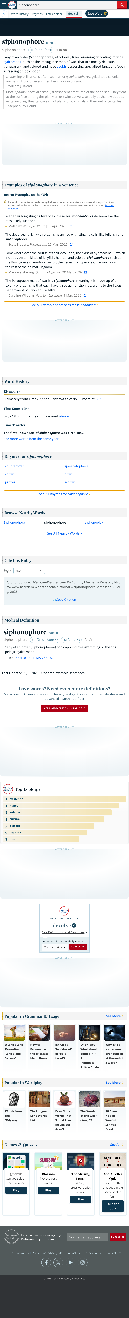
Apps (36, 1253)
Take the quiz (112, 1206)
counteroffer (14, 466)
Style (7, 570)
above (64, 416)
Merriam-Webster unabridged (64, 708)
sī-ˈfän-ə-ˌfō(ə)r (43, 639)
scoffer (69, 482)
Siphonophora (14, 522)
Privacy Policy (93, 1253)
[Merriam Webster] (64, 911)
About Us (23, 1253)
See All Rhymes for (63, 494)
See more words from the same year (31, 439)
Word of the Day (64, 918)
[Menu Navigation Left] (4, 13)
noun (51, 42)
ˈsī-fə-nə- (70, 639)
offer (68, 474)
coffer (9, 474)
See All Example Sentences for (63, 305)
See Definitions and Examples (63, 932)
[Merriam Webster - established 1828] (12, 5)
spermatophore (76, 466)
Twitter (58, 1263)
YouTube (70, 1263)
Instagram (83, 1263)
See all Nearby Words (63, 533)
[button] (74, 14)
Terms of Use (113, 1253)
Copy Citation (66, 599)
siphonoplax (94, 522)
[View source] (70, 226)
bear (100, 399)
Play (16, 1190)
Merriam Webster (11, 1236)
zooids (62, 66)
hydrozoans (12, 62)
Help (10, 1253)
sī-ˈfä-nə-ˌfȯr (40, 50)
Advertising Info (53, 1253)
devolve (62, 925)
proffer (10, 482)
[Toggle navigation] (4, 4)
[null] (74, 925)
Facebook (46, 1263)
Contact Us (74, 1253)
